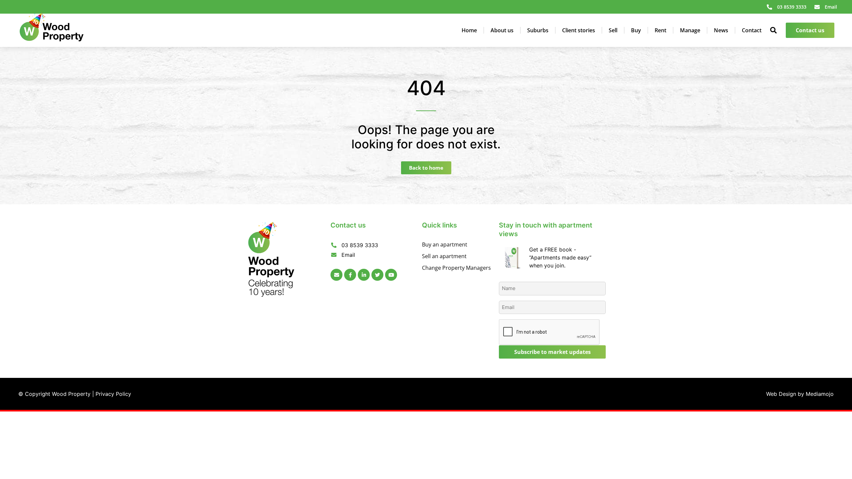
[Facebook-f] (350, 275)
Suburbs (537, 30)
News (721, 30)
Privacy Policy (113, 394)
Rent (660, 30)
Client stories (578, 30)
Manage (690, 30)
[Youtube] (391, 275)
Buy (636, 30)
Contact (751, 30)
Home (469, 30)
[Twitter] (377, 275)
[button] (773, 30)
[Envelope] (336, 275)
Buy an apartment (444, 244)
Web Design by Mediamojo (800, 394)
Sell (613, 30)
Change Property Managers (456, 267)
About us (502, 30)
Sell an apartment (444, 256)
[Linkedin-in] (364, 275)
